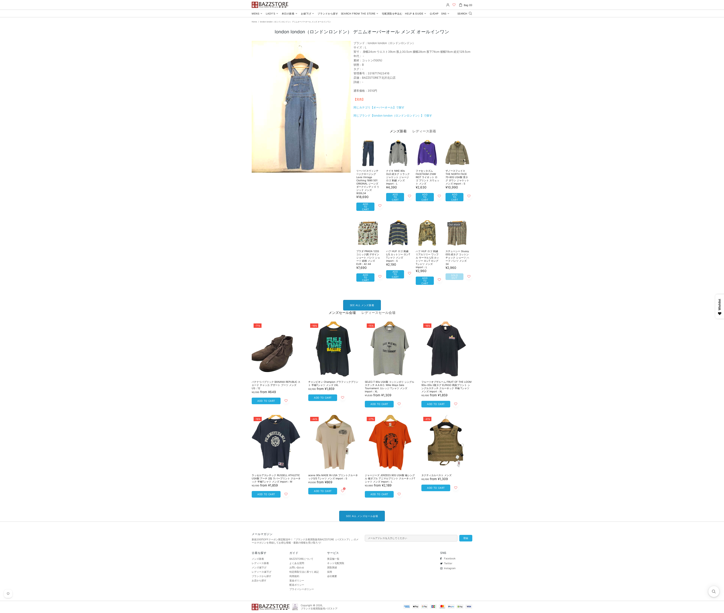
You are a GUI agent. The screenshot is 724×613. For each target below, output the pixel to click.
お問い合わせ (296, 567)
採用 (329, 571)
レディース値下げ (261, 571)
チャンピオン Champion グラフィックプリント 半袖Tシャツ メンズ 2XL (333, 383)
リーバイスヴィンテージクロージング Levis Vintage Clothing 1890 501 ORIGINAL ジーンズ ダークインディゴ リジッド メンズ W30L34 (367, 182)
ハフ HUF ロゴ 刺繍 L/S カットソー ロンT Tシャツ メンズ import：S (398, 256)
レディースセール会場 (378, 313)
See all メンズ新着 (362, 305)
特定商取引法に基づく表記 (304, 571)
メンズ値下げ (259, 567)
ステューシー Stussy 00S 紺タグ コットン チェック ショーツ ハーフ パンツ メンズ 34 (457, 257)
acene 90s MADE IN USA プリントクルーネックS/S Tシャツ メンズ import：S (333, 477)
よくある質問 (296, 563)
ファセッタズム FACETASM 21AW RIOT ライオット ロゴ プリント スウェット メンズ (427, 177)
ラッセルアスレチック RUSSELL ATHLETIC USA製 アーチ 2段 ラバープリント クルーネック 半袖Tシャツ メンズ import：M (276, 478)
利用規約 (294, 576)
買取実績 (332, 567)
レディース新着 (424, 131)
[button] (713, 591)
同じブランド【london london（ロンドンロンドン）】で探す (393, 115)
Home (254, 22)
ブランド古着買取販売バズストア (270, 5)
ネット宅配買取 (335, 563)
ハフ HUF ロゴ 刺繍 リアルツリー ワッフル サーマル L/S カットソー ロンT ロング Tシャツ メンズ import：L (427, 259)
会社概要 (332, 576)
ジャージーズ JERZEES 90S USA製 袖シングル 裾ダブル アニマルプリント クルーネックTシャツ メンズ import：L (390, 478)
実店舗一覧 (333, 558)
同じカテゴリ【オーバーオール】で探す (379, 107)
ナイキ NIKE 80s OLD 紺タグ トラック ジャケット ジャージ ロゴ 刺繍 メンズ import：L (398, 177)
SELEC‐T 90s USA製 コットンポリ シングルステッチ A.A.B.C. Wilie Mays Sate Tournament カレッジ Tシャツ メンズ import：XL (389, 386)
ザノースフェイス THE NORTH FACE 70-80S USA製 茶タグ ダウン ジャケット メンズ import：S (457, 177)
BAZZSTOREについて (301, 558)
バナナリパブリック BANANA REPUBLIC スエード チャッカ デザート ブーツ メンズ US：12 (276, 385)
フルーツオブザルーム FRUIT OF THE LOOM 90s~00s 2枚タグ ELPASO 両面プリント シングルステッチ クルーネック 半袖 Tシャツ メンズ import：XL (446, 386)
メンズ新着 (398, 131)
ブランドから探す (261, 576)
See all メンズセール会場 (362, 516)
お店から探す (259, 580)
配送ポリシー (296, 584)
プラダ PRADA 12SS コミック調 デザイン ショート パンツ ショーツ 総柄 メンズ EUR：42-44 (368, 257)
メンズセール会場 (342, 313)
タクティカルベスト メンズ (436, 475)
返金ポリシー (296, 580)
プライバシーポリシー (301, 589)
